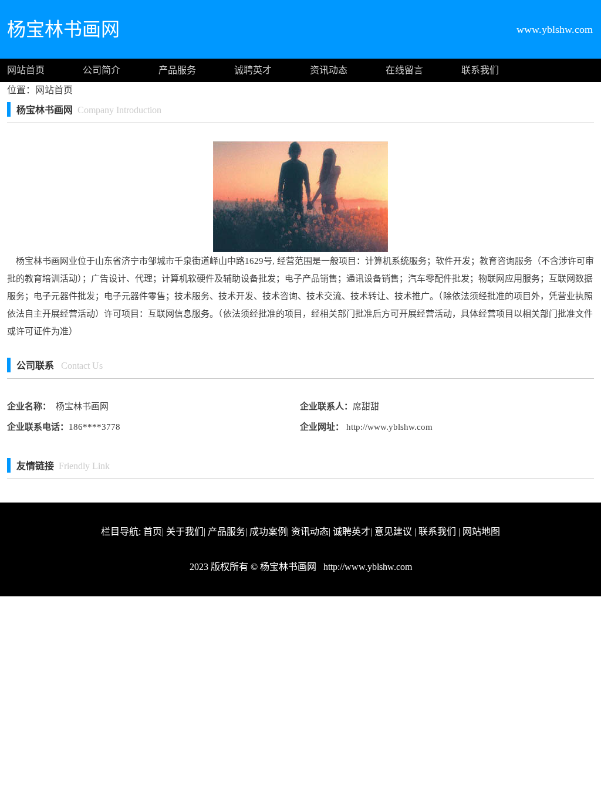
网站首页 (26, 70)
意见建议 (393, 532)
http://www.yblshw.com (388, 427)
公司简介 (101, 70)
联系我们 (480, 70)
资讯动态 (328, 70)
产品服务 (177, 70)
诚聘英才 (253, 70)
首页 (152, 532)
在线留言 (404, 70)
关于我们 (185, 532)
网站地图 (481, 532)
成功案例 (268, 532)
